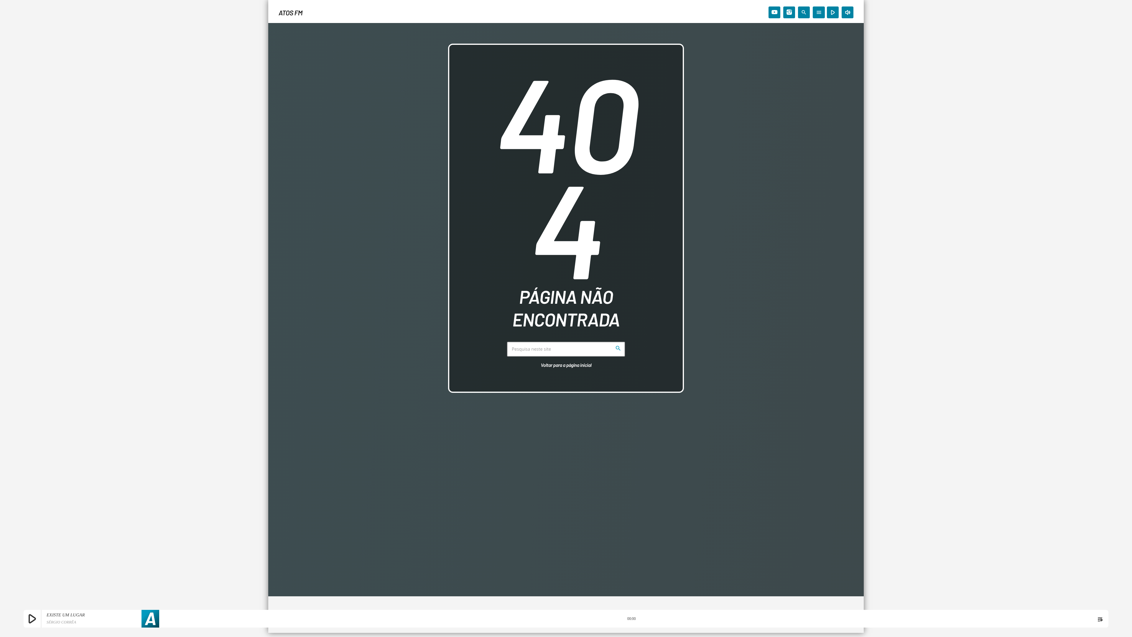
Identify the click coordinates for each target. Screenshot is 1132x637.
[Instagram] (789, 12)
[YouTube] (774, 12)
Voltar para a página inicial (566, 365)
